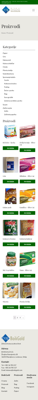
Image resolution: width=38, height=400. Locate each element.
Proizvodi (4, 384)
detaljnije (10, 148)
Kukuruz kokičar (8, 63)
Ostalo (5, 67)
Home (3, 33)
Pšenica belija (7, 70)
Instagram (30, 387)
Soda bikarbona (8, 74)
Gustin (6, 80)
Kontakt (4, 391)
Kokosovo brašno (10, 84)
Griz (4, 57)
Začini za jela (7, 108)
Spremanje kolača (9, 77)
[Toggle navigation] (33, 10)
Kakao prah (7, 60)
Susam (5, 105)
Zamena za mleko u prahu (13, 101)
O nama (4, 381)
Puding (6, 87)
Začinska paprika (10, 114)
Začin (6, 111)
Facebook (30, 383)
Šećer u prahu (9, 90)
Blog (3, 388)
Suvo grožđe (8, 97)
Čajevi (5, 53)
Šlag (5, 94)
